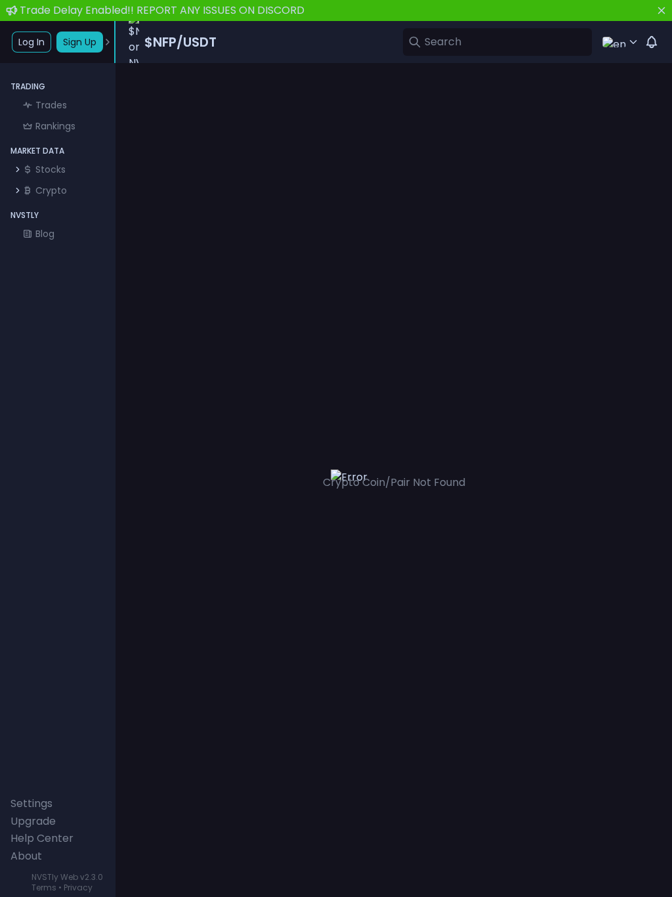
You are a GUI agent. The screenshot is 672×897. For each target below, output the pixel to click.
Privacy (78, 887)
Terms (44, 887)
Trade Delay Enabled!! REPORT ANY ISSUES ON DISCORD (162, 10)
